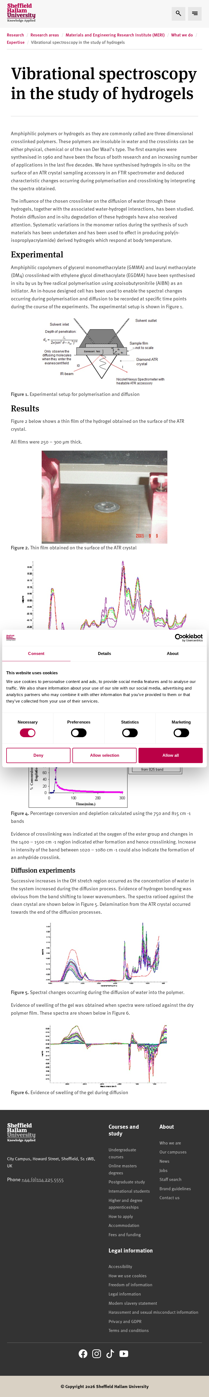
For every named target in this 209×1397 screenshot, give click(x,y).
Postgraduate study (127, 1181)
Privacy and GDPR (125, 1321)
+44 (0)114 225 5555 (42, 1179)
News (164, 1161)
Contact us (169, 1197)
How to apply (121, 1216)
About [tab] (173, 653)
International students (129, 1191)
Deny (38, 755)
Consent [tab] (36, 653)
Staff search (170, 1179)
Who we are (170, 1143)
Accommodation (124, 1225)
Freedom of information (130, 1284)
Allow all (170, 755)
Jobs (163, 1170)
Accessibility (120, 1266)
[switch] (79, 732)
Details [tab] (104, 653)
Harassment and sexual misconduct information (153, 1312)
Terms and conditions (129, 1330)
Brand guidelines (175, 1188)
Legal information (125, 1294)
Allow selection (104, 755)
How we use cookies (128, 1275)
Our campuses (173, 1152)
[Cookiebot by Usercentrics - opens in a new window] (179, 638)
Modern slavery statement (133, 1303)
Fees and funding (125, 1234)
